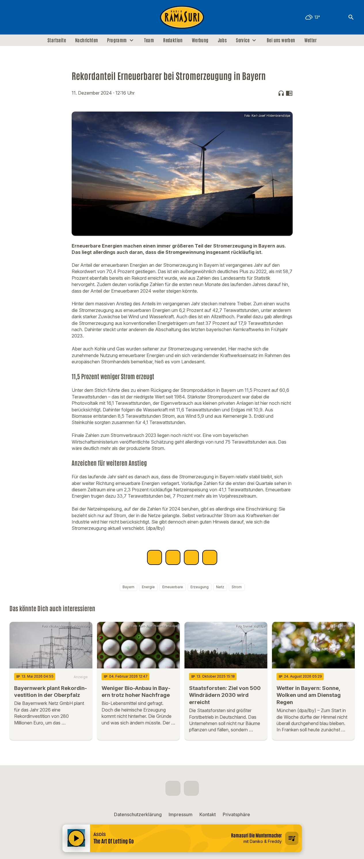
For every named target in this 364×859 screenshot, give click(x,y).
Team (149, 40)
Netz (220, 587)
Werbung (200, 40)
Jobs (222, 40)
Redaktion (173, 40)
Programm (117, 40)
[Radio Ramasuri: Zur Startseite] (182, 17)
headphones (281, 93)
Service (242, 40)
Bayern (128, 587)
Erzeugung (199, 587)
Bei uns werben (281, 40)
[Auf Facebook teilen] (154, 557)
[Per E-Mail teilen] (210, 557)
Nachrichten (86, 40)
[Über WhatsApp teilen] (191, 557)
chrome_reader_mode (289, 93)
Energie (148, 587)
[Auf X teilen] (173, 557)
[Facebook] (15, 17)
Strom (237, 587)
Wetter (310, 40)
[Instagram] (27, 17)
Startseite (56, 40)
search (351, 17)
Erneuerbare (172, 587)
